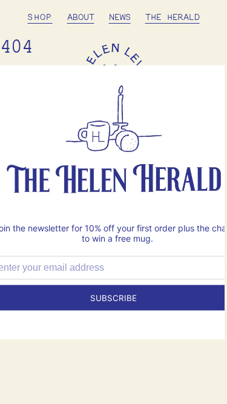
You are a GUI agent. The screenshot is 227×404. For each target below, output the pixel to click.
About (80, 18)
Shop (39, 18)
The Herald (172, 18)
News (120, 18)
